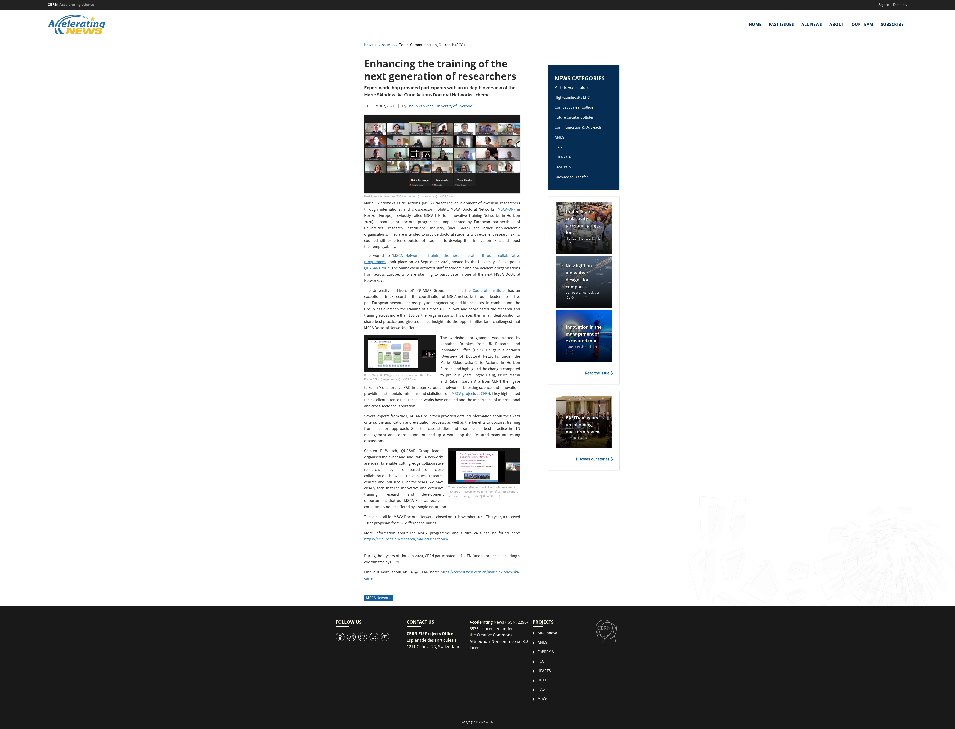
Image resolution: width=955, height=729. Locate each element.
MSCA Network (378, 598)
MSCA (428, 204)
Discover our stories (592, 460)
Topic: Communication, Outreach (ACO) (432, 45)
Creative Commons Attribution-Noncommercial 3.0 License (499, 642)
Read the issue (597, 374)
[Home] (154, 24)
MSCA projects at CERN (471, 394)
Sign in (883, 5)
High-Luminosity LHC (572, 98)
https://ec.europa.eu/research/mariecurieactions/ (406, 540)
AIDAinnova (547, 633)
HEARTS (544, 671)
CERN (71, 4)
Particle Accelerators (572, 88)
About (836, 24)
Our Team (862, 24)
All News (811, 24)
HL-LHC (544, 681)
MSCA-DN (506, 210)
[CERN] (607, 631)
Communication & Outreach (578, 128)
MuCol (543, 699)
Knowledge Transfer (571, 178)
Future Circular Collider (574, 118)
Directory (900, 5)
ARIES (559, 138)
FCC (541, 662)
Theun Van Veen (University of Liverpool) (441, 107)
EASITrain (563, 168)
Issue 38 (388, 45)
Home (755, 24)
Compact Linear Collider (575, 108)
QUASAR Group (377, 269)
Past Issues (781, 24)
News (369, 45)
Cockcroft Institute (489, 291)
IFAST (559, 148)
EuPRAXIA (563, 158)
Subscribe (892, 24)
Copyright (468, 722)
